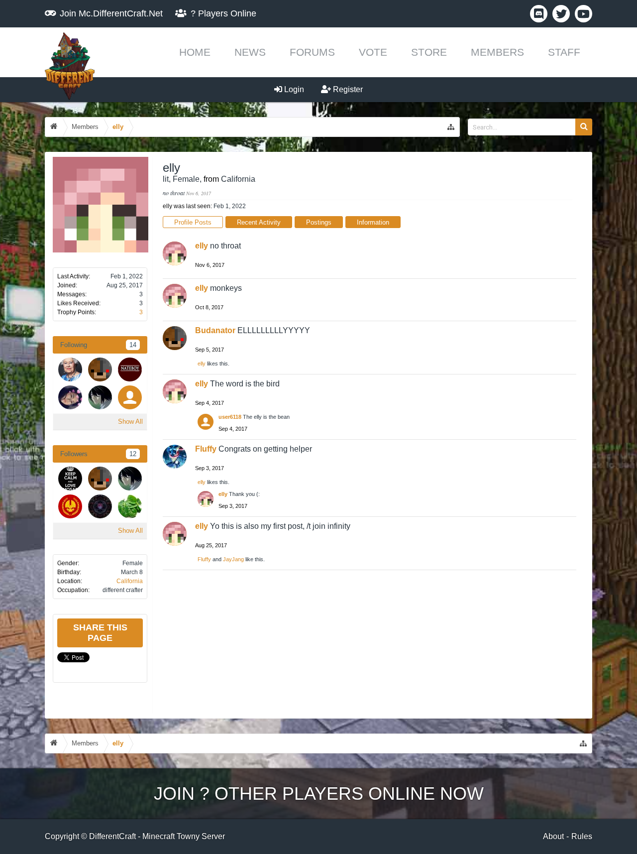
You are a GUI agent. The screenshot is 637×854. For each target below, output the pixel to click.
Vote (373, 52)
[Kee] (70, 369)
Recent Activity (259, 222)
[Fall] (100, 506)
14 (132, 345)
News (250, 52)
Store (429, 52)
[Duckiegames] (70, 506)
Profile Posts (193, 222)
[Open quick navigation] (450, 127)
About (553, 836)
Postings (318, 222)
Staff (564, 52)
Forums (312, 52)
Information (373, 222)
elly (201, 246)
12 (132, 454)
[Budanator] (100, 369)
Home (195, 52)
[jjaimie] (70, 397)
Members (497, 52)
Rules (581, 836)
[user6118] (130, 397)
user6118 (229, 417)
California (129, 581)
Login (293, 89)
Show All (130, 421)
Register (347, 89)
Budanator (215, 330)
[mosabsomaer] (70, 478)
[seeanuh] (100, 397)
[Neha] (130, 506)
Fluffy (205, 449)
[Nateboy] (130, 369)
